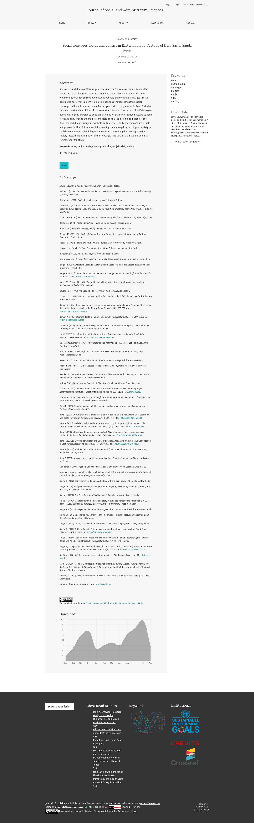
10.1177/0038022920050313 (72, 320)
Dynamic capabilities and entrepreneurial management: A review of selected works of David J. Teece (107, 757)
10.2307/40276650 (137, 426)
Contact (190, 23)
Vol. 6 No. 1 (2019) (127, 38)
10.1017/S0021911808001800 (129, 435)
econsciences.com (150, 803)
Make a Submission (59, 706)
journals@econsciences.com (70, 807)
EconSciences (201, 5)
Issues (91, 23)
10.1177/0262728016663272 (99, 532)
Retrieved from (103, 584)
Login (177, 5)
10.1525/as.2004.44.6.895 (131, 418)
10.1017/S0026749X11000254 (126, 444)
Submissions (157, 23)
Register (169, 5)
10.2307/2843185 (133, 392)
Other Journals (188, 5)
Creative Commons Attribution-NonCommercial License (111, 811)
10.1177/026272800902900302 (100, 337)
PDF (64, 165)
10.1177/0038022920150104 (82, 276)
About (122, 23)
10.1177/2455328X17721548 (133, 549)
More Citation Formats (186, 141)
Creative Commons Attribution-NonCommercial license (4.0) (114, 603)
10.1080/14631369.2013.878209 (73, 311)
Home (62, 23)
